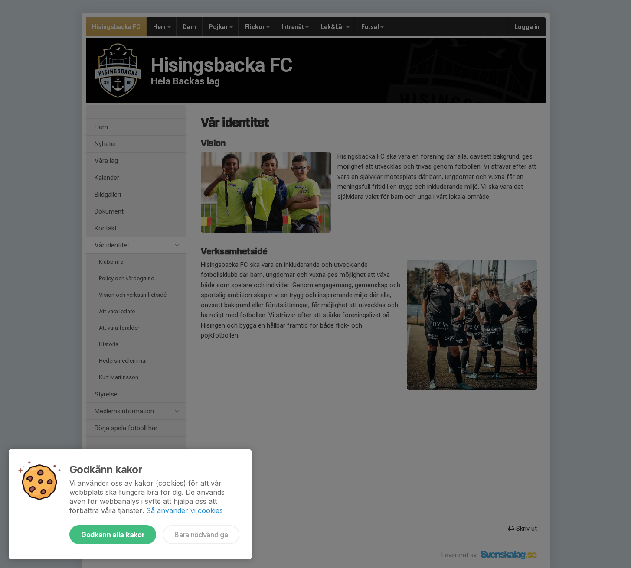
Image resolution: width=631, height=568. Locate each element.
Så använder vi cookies (184, 510)
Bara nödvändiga (201, 534)
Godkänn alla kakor (112, 534)
